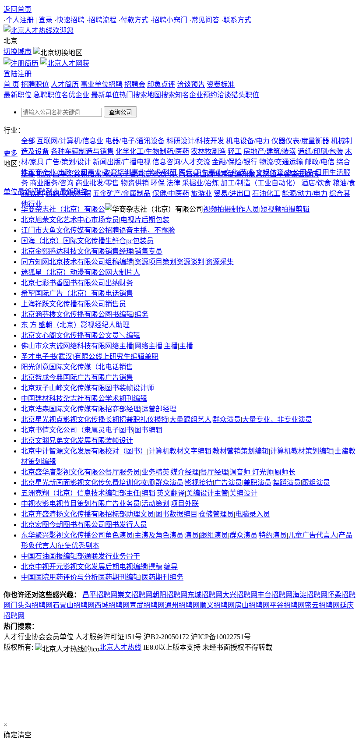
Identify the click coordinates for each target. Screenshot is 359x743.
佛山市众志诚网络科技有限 (63, 346)
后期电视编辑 (126, 566)
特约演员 (273, 535)
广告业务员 (122, 503)
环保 (158, 183)
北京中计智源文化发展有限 (63, 451)
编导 (171, 566)
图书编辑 (119, 314)
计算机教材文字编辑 (179, 451)
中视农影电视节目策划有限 (63, 503)
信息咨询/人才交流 (181, 162)
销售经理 (119, 251)
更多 (11, 153)
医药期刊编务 (162, 577)
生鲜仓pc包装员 (129, 240)
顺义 (256, 174)
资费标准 (221, 84)
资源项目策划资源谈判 (169, 261)
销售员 (115, 304)
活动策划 (155, 503)
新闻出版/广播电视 (122, 162)
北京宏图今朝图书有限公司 (63, 524)
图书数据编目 (176, 514)
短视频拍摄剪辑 (285, 209)
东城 (102, 174)
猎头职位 (245, 95)
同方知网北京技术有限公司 (63, 261)
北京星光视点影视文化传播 (63, 419)
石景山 (196, 174)
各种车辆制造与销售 (82, 151)
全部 (28, 141)
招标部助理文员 (129, 514)
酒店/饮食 (316, 183)
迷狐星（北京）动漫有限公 (63, 272)
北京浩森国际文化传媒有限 (63, 409)
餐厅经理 (214, 472)
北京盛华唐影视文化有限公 (63, 472)
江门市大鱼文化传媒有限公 (63, 230)
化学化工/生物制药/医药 (152, 151)
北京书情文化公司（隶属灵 (63, 430)
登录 (46, 20)
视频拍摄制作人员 (231, 209)
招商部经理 (122, 409)
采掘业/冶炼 (200, 183)
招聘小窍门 (169, 20)
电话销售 (119, 293)
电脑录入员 (252, 514)
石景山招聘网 (74, 605)
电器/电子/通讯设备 (135, 141)
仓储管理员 (216, 514)
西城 (214, 174)
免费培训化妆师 (129, 482)
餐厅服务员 (122, 472)
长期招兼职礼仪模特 (136, 419)
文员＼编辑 (122, 335)
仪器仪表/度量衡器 (300, 141)
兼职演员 (257, 482)
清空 (25, 735)
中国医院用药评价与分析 (59, 577)
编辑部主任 (122, 493)
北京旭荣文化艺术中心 (56, 219)
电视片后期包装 (144, 219)
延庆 (312, 174)
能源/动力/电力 (304, 193)
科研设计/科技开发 (195, 141)
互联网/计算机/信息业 (70, 141)
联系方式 (237, 20)
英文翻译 (171, 493)
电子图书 (119, 430)
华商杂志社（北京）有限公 (63, 209)
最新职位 (18, 95)
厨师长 (285, 472)
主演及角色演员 (158, 535)
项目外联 (185, 503)
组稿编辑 (119, 261)
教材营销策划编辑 (241, 451)
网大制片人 (122, 272)
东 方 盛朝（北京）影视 (58, 325)
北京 (44, 174)
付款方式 (134, 20)
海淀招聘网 (309, 594)
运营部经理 (158, 409)
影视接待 (199, 482)
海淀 (144, 174)
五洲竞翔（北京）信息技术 (63, 493)
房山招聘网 (252, 605)
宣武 (228, 174)
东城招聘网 (204, 594)
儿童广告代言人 (312, 535)
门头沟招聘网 (32, 605)
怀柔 (158, 174)
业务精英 (155, 472)
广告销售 (119, 377)
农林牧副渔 (208, 151)
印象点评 (161, 84)
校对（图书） (126, 451)
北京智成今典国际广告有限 (63, 377)
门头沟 (175, 174)
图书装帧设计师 (129, 388)
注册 (25, 74)
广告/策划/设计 (68, 162)
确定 (11, 735)
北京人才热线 (120, 647)
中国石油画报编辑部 (52, 556)
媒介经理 (185, 472)
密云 (298, 174)
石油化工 (266, 193)
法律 (173, 183)
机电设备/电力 (248, 141)
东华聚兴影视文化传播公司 (63, 535)
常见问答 (205, 20)
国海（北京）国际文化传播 (63, 240)
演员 (192, 535)
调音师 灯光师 (251, 472)
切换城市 (18, 51)
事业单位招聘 (102, 84)
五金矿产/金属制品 (122, 193)
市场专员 (105, 219)
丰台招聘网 (274, 594)
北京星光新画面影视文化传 (63, 482)
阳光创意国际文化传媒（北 (63, 367)
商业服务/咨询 (52, 183)
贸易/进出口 (232, 193)
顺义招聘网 (217, 605)
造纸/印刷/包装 (320, 151)
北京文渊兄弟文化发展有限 (63, 440)
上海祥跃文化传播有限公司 (63, 304)
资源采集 (220, 261)
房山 (270, 174)
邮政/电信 (319, 162)
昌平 (60, 174)
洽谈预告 (191, 84)
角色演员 (119, 535)
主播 (171, 346)
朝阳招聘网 (169, 594)
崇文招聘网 (134, 594)
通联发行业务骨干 (112, 556)
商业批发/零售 (97, 183)
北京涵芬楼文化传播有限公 (63, 314)
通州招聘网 (182, 605)
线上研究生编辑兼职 (126, 356)
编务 (141, 314)
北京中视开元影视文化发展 (63, 566)
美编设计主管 (207, 493)
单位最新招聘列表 (32, 191)
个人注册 (20, 20)
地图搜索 (161, 95)
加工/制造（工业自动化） (260, 183)
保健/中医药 (170, 193)
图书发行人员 (126, 524)
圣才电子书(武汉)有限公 (58, 356)
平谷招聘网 (287, 605)
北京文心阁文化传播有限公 (63, 335)
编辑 (148, 493)
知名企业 (189, 95)
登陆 (11, 74)
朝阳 (88, 174)
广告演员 (228, 482)
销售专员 (148, 251)
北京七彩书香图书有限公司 (63, 283)
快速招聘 (70, 20)
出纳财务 (119, 283)
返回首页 (18, 9)
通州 (242, 174)
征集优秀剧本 (78, 545)
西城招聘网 (112, 605)
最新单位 (105, 95)
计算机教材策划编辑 (301, 451)
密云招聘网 (322, 605)
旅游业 (201, 193)
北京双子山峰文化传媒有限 (63, 388)
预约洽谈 (217, 95)
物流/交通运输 (281, 162)
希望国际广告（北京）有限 (63, 293)
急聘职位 (47, 95)
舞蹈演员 (287, 482)
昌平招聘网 (99, 594)
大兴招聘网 (239, 594)
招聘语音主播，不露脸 (140, 230)
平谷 (284, 174)
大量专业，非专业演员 (277, 419)
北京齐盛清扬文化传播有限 (63, 514)
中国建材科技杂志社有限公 (63, 398)
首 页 (11, 84)
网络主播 (119, 346)
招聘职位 (35, 84)
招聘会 (134, 84)
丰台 (130, 174)
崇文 (74, 174)
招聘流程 (102, 20)
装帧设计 (119, 440)
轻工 (235, 151)
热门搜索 (133, 95)
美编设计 (243, 493)
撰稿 (155, 566)
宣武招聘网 (147, 605)
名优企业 (75, 95)
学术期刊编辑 (126, 398)
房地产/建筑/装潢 (269, 151)
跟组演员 (316, 482)
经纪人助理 (112, 325)
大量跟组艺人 (190, 419)
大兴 (116, 174)
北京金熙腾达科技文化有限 (63, 251)
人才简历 (65, 84)
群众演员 (227, 419)
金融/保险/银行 (234, 162)
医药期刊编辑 (119, 577)
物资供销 (135, 183)
